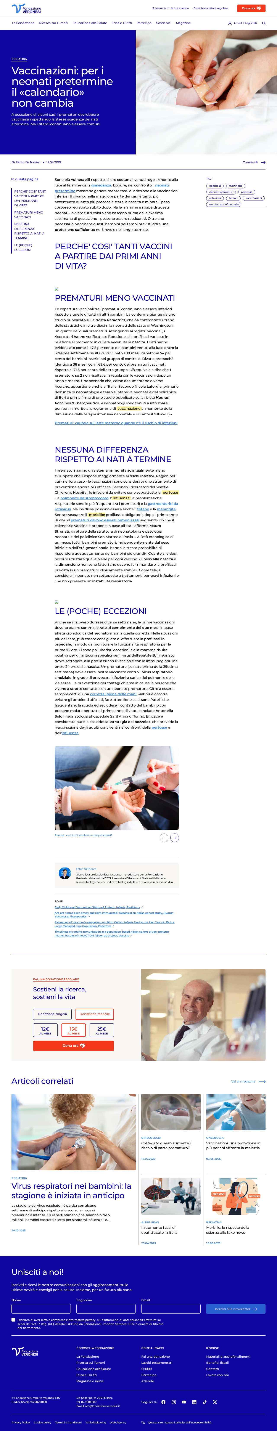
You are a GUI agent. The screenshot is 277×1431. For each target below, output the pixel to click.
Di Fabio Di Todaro (25, 162)
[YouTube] (184, 1402)
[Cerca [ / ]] (264, 23)
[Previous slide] (164, 838)
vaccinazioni (254, 198)
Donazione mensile (95, 1014)
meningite (235, 185)
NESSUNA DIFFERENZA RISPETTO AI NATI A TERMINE (29, 231)
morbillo (96, 515)
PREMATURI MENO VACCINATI (28, 214)
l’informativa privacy (80, 1320)
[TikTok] (205, 1402)
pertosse (246, 192)
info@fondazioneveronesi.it (102, 1406)
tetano (233, 198)
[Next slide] (174, 838)
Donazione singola (52, 1014)
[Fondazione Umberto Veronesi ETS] (26, 8)
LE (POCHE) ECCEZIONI (23, 247)
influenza (121, 498)
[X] (215, 1402)
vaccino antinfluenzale (223, 204)
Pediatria (19, 59)
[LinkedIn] (194, 1402)
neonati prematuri (221, 192)
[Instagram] (174, 1402)
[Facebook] (163, 1402)
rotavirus (215, 198)
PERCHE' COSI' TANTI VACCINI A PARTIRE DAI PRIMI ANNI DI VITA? (30, 198)
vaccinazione (129, 408)
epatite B (215, 185)
